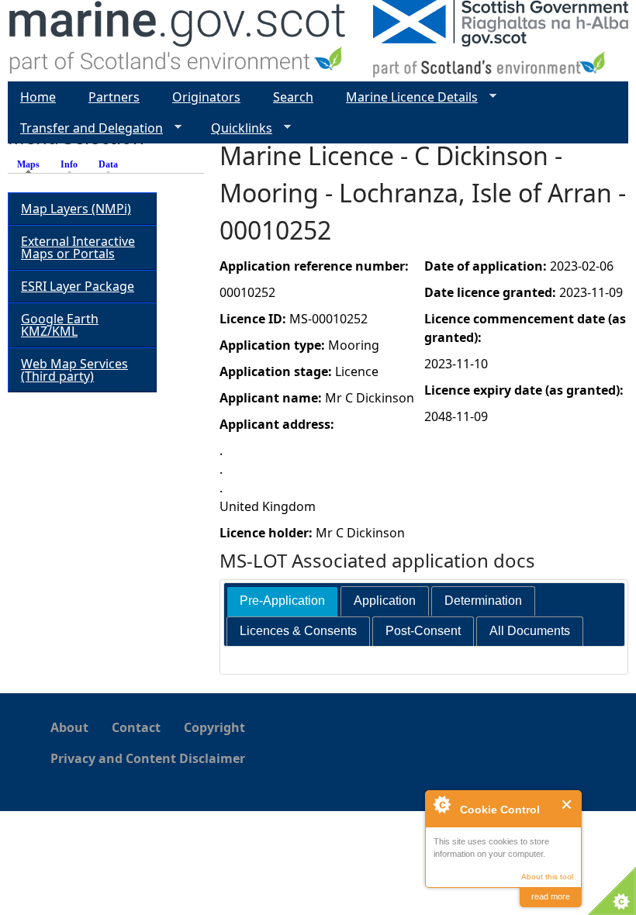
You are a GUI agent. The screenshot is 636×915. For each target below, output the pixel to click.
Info (69, 164)
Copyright (214, 727)
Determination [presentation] (483, 600)
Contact (136, 727)
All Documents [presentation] (529, 630)
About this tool (547, 876)
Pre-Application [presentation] (282, 600)
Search (293, 96)
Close (567, 804)
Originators (206, 96)
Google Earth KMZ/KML (60, 325)
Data (108, 164)
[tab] (282, 601)
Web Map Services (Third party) (74, 370)
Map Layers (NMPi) (76, 208)
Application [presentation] (385, 600)
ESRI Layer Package (77, 286)
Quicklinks (235, 128)
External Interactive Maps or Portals (78, 247)
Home (38, 96)
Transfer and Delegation (85, 128)
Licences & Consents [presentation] (298, 630)
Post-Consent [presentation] (423, 630)
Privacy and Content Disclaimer (147, 758)
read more (550, 896)
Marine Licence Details (406, 97)
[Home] (178, 40)
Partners (114, 96)
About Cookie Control (441, 804)
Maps (32, 164)
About (69, 727)
